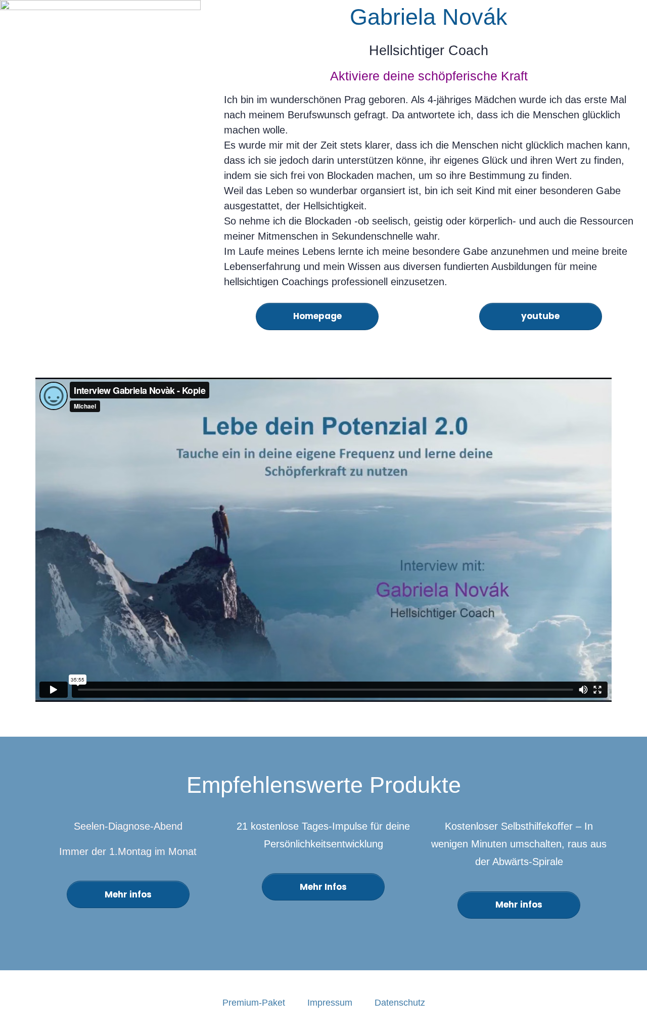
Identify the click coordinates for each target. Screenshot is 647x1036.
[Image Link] (100, 100)
